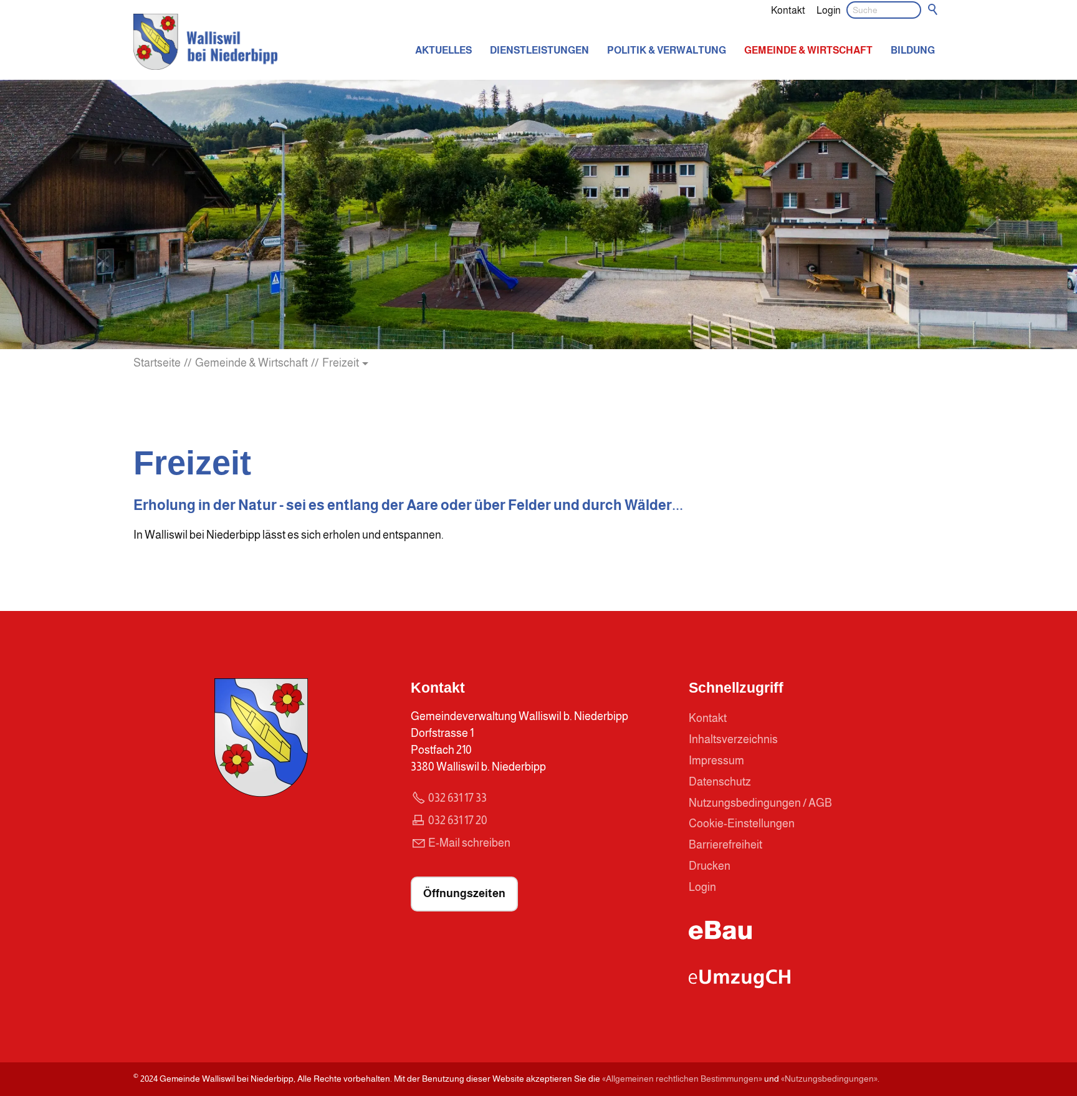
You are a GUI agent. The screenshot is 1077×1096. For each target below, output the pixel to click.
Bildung (913, 49)
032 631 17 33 (457, 798)
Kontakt (788, 10)
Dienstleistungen (539, 49)
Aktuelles (443, 49)
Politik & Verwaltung (666, 49)
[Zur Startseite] (205, 42)
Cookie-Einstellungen (742, 823)
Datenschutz (720, 782)
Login (828, 10)
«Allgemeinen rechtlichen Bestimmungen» (682, 1079)
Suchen (934, 10)
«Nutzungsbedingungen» (829, 1079)
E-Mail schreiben (469, 843)
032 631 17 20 (457, 820)
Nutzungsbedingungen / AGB (760, 803)
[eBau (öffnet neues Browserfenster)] (720, 936)
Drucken (709, 866)
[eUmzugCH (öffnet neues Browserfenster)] (740, 984)
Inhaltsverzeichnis (733, 739)
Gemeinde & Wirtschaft (808, 49)
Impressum (716, 760)
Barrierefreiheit (725, 845)
